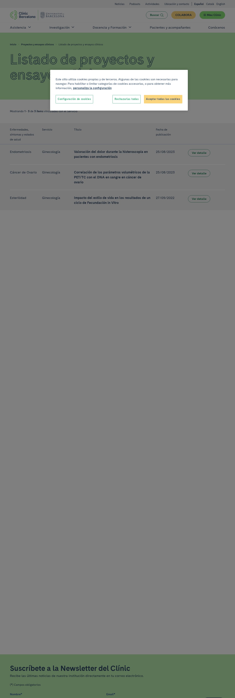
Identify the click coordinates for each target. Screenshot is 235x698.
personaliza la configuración (92, 88)
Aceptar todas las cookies (163, 99)
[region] (119, 90)
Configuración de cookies (74, 99)
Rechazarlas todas (127, 99)
